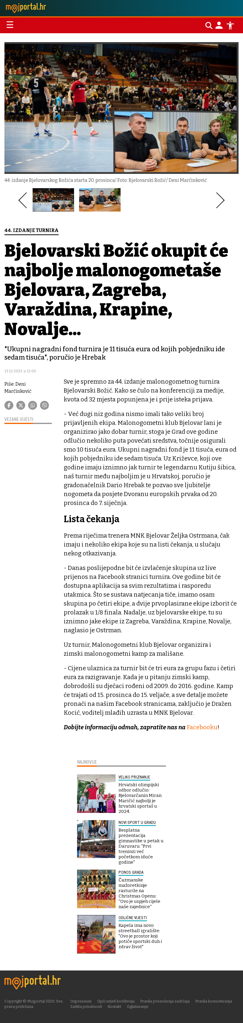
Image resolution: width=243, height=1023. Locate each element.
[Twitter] (20, 405)
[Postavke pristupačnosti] (230, 25)
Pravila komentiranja (213, 1001)
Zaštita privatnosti (86, 1006)
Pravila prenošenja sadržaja (165, 1001)
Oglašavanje (137, 1006)
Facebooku (202, 727)
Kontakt (114, 1006)
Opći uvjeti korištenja (116, 1001)
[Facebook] (8, 405)
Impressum (81, 1001)
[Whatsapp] (32, 405)
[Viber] (44, 405)
